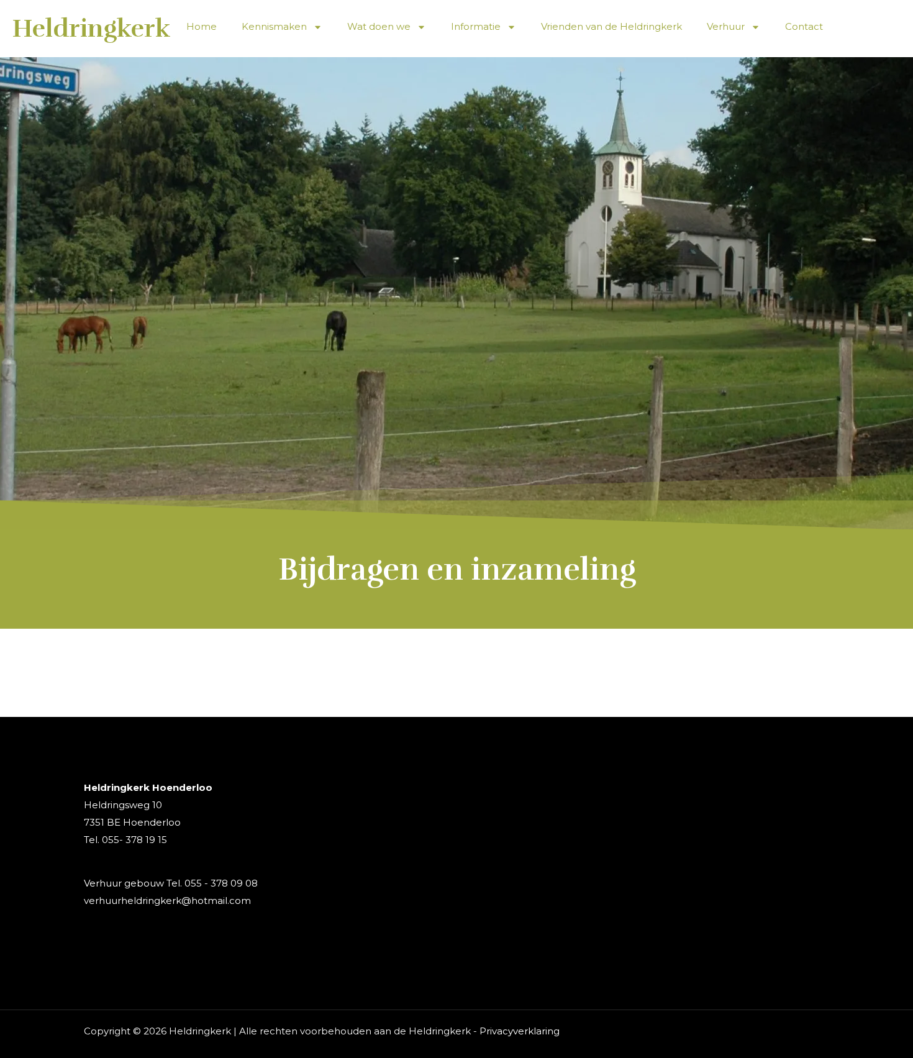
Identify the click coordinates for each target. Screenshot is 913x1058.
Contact (804, 26)
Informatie (476, 26)
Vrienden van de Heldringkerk (611, 26)
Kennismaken (274, 26)
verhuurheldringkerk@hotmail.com (167, 900)
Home (201, 26)
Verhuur (726, 26)
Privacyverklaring (519, 1031)
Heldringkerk (91, 28)
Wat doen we (379, 26)
